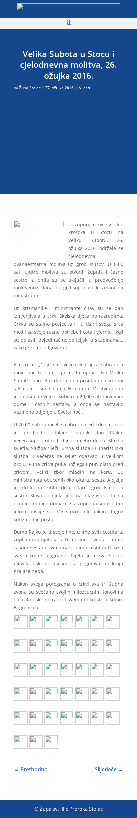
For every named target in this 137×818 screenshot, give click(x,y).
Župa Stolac (30, 88)
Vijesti (84, 88)
